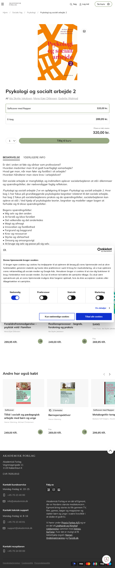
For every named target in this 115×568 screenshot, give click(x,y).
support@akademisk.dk (19, 528)
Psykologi (31, 12)
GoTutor (50, 531)
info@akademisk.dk (17, 501)
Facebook (48, 490)
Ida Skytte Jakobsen (20, 98)
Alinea (77, 528)
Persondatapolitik (42, 563)
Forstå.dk (73, 538)
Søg (75, 4)
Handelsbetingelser (11, 563)
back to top (110, 451)
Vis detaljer (100, 308)
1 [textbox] (9, 140)
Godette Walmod (68, 98)
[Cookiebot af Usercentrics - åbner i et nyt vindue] (99, 250)
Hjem (5, 12)
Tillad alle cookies (94, 316)
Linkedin (59, 490)
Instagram (53, 490)
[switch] (43, 297)
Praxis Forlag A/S (70, 522)
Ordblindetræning (55, 538)
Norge (68, 535)
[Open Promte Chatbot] (106, 559)
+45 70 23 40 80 (16, 495)
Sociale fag (17, 12)
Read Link (84, 31)
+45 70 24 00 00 (16, 550)
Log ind (85, 4)
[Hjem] (15, 4)
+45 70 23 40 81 (16, 521)
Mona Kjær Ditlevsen (45, 98)
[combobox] (11, 141)
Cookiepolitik (27, 563)
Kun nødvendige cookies (57, 316)
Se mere (40, 341)
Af (7, 98)
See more (23, 408)
